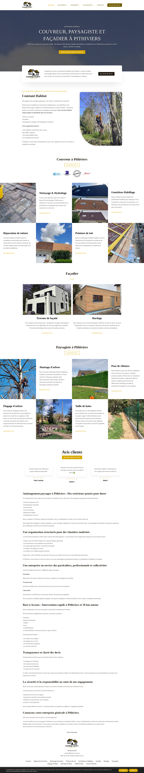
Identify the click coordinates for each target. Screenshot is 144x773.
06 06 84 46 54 (72, 751)
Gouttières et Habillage (85, 761)
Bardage (106, 761)
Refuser (133, 770)
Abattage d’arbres (66, 764)
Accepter (123, 770)
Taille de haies (79, 764)
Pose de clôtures (91, 764)
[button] (67, 5)
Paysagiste (87, 5)
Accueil (51, 5)
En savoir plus (47, 333)
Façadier (74, 5)
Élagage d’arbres (53, 764)
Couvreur (61, 5)
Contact (100, 5)
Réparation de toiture (40, 761)
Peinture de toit (71, 761)
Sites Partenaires (72, 732)
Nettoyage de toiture (56, 761)
